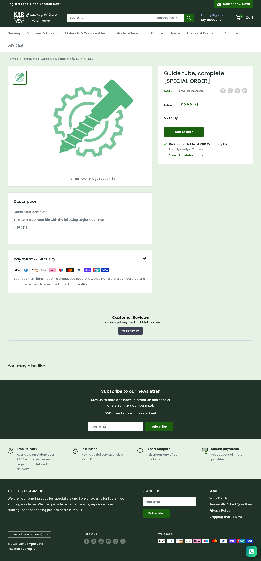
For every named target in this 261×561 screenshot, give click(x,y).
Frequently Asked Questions (231, 504)
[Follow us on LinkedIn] (123, 541)
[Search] (189, 18)
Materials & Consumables (85, 33)
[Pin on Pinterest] (230, 91)
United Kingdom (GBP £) (26, 534)
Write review (130, 331)
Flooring (14, 33)
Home (12, 59)
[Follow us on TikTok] (115, 541)
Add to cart (184, 132)
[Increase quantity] (205, 118)
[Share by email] (244, 91)
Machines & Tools (40, 33)
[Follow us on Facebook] (86, 541)
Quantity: (171, 118)
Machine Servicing (130, 33)
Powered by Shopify (21, 549)
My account (211, 19)
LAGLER (168, 91)
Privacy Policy (219, 510)
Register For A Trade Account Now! (34, 4)
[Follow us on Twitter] (93, 541)
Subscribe (159, 426)
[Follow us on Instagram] (101, 541)
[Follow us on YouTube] (108, 541)
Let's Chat (15, 45)
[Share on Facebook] (223, 91)
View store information (187, 155)
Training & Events (200, 33)
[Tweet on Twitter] (237, 91)
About (229, 33)
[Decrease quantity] (185, 118)
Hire (173, 33)
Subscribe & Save (236, 4)
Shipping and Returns (225, 517)
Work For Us (218, 498)
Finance (157, 33)
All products (28, 59)
